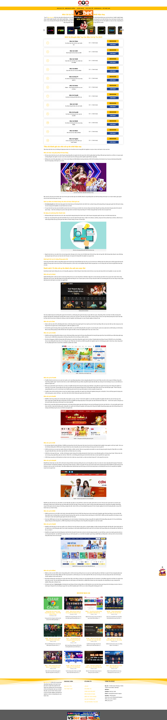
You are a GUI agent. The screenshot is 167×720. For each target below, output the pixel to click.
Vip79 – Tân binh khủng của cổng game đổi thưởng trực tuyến (73, 640)
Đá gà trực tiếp (89, 8)
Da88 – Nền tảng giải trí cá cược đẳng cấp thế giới (114, 666)
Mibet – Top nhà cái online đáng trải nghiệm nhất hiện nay (94, 612)
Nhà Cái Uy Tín (60, 8)
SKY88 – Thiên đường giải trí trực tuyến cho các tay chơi (114, 612)
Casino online (80, 8)
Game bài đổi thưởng (70, 8)
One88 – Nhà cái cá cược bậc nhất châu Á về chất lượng (73, 666)
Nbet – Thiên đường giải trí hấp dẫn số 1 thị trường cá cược (53, 666)
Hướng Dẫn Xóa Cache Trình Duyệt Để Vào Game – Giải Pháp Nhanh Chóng (53, 613)
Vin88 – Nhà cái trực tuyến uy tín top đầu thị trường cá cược (73, 612)
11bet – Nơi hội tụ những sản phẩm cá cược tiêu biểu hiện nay (94, 666)
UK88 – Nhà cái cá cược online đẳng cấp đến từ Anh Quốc (53, 639)
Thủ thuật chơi (106, 8)
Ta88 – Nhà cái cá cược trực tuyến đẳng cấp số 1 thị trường (114, 639)
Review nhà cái (97, 8)
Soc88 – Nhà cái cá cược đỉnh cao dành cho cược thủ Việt (93, 639)
